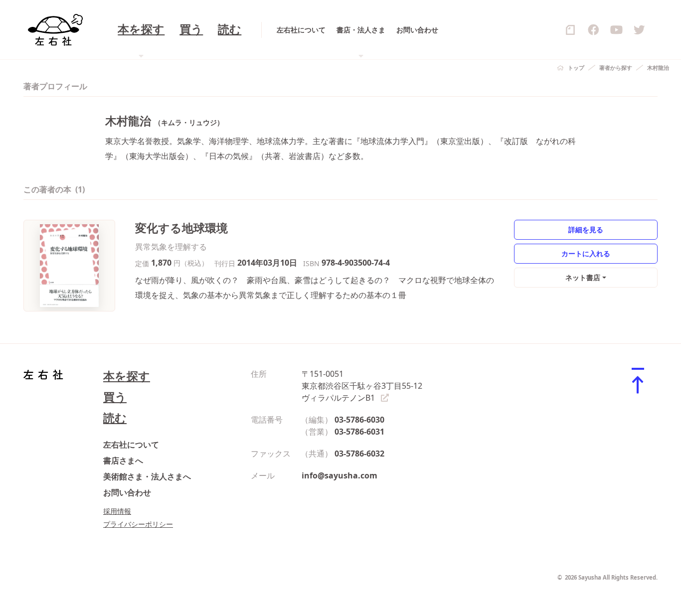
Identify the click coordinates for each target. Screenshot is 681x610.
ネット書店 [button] (582, 277)
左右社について (301, 29)
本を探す (126, 376)
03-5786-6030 (359, 419)
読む (229, 29)
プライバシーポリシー (138, 524)
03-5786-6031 (359, 431)
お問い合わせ (417, 29)
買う (191, 29)
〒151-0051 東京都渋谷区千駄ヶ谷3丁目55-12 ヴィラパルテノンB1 (362, 385)
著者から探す (615, 67)
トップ (576, 67)
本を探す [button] (141, 29)
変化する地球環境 (181, 228)
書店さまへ (123, 460)
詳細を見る (585, 229)
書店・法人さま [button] (361, 29)
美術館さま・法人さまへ (147, 476)
